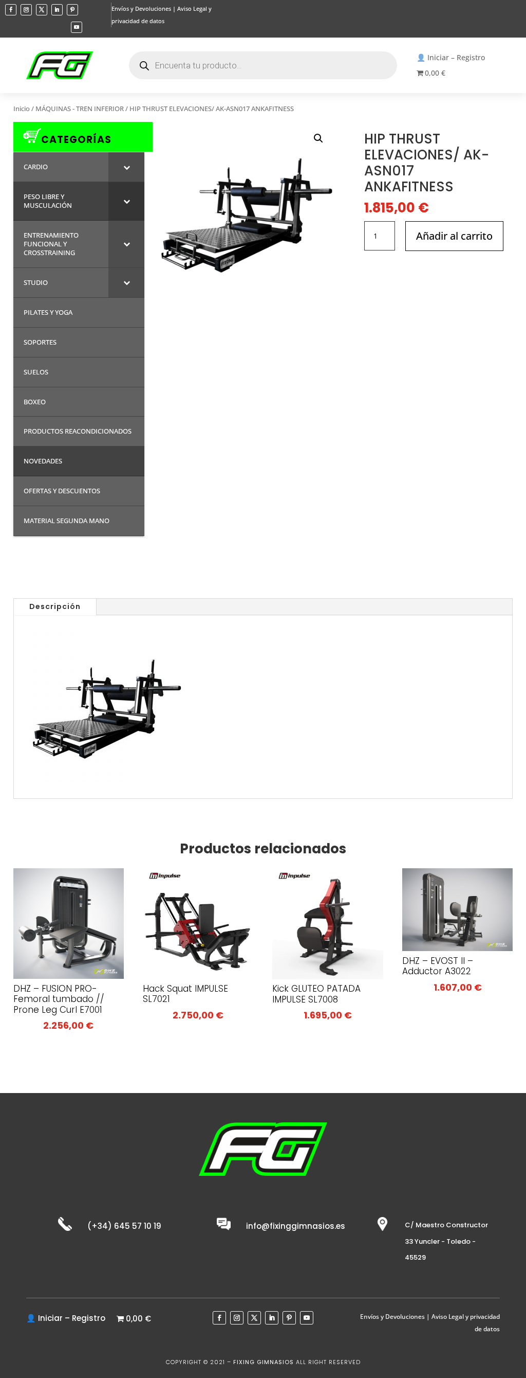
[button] (318, 138)
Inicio (21, 108)
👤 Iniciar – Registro (451, 58)
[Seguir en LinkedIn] (57, 9)
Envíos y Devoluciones (141, 8)
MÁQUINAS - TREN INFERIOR (79, 108)
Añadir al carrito (454, 236)
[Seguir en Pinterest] (72, 9)
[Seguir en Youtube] (76, 27)
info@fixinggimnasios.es (295, 1226)
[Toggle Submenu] (126, 167)
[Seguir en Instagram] (26, 9)
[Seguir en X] (41, 9)
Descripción (55, 606)
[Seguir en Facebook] (10, 9)
